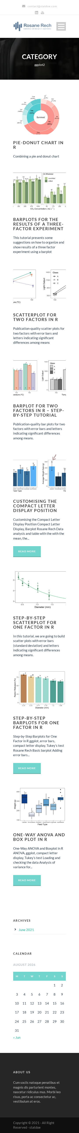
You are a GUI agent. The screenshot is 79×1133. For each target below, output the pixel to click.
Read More (27, 551)
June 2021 (26, 930)
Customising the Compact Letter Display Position (35, 506)
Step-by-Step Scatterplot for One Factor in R (35, 622)
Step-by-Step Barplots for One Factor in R (36, 723)
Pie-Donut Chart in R (38, 145)
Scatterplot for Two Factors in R (35, 317)
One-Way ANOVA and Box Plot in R (39, 837)
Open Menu (61, 26)
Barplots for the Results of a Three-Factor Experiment (38, 224)
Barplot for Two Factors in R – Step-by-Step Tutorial (38, 410)
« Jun (16, 1037)
